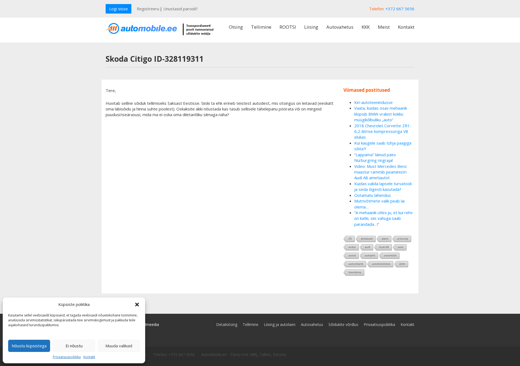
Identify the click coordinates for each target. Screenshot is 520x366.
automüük (390, 255)
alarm (385, 238)
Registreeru (148, 8)
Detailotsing (226, 324)
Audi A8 (384, 247)
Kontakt (89, 357)
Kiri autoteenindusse (373, 102)
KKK (366, 27)
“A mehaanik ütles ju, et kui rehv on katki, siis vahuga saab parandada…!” (383, 218)
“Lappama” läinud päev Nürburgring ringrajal (375, 157)
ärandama (355, 272)
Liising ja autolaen (279, 324)
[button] (137, 304)
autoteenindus (381, 263)
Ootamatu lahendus (372, 195)
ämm (402, 263)
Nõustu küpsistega (29, 345)
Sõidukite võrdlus (343, 324)
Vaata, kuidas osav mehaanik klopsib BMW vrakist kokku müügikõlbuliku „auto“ (380, 113)
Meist (384, 27)
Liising (311, 27)
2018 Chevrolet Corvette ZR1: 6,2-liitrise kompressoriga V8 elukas (382, 131)
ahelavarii (367, 238)
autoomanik (356, 263)
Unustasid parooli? (180, 8)
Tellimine (261, 27)
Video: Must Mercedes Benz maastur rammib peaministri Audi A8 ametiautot (380, 172)
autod (352, 255)
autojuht (370, 255)
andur (352, 247)
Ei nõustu (74, 345)
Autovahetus (339, 27)
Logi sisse (118, 8)
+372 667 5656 (399, 8)
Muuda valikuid (118, 345)
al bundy (402, 238)
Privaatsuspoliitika (67, 357)
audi (367, 247)
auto (401, 247)
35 (350, 238)
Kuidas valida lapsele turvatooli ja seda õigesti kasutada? (383, 186)
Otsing (236, 27)
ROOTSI (288, 27)
